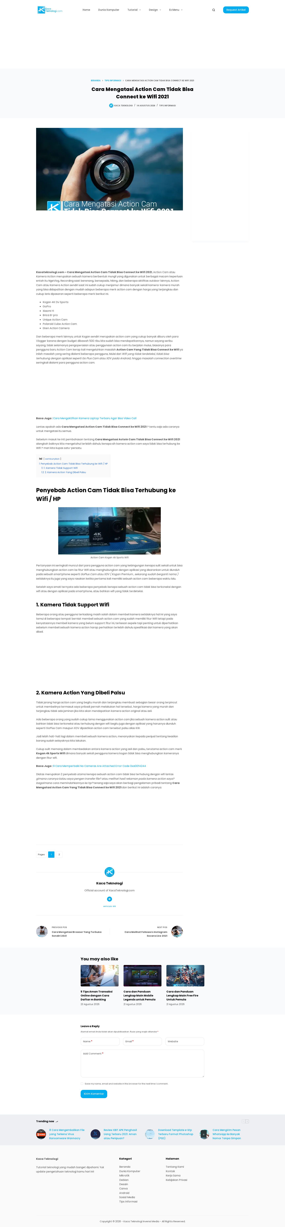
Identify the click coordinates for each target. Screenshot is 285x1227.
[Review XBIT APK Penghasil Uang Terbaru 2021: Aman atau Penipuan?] (95, 1134)
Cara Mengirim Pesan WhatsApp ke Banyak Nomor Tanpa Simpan (227, 1134)
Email (130, 1041)
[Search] (213, 10)
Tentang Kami (175, 1167)
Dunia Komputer (108, 10)
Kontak (170, 1171)
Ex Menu (174, 10)
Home (86, 10)
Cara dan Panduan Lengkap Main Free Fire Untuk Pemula (182, 995)
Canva (123, 1188)
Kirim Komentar (94, 1094)
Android (124, 1193)
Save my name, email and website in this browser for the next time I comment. (126, 1083)
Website (173, 1041)
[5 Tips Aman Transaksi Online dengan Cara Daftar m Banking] (100, 975)
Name (87, 1041)
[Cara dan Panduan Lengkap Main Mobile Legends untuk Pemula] (142, 975)
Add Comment (93, 1053)
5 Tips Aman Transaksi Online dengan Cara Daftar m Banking (96, 995)
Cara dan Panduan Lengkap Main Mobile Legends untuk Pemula (140, 995)
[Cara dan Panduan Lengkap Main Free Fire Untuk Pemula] (185, 975)
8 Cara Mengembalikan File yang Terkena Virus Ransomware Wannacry (66, 1134)
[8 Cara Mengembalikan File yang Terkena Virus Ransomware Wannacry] (41, 1134)
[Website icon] (109, 899)
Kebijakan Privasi (176, 1180)
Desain (123, 1184)
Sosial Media (127, 1197)
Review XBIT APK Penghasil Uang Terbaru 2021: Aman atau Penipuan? (120, 1134)
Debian (123, 1180)
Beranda (124, 1167)
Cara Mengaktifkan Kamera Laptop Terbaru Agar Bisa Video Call (94, 418)
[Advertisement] (142, 44)
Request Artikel (236, 10)
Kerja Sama (173, 1175)
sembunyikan (52, 458)
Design (153, 10)
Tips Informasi (167, 105)
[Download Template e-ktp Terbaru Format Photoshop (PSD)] (150, 1134)
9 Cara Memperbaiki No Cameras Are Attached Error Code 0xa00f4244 (99, 766)
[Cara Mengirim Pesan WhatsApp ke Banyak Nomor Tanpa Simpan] (204, 1134)
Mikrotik (124, 1175)
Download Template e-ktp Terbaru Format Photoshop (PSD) (175, 1134)
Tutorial (132, 10)
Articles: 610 (109, 906)
